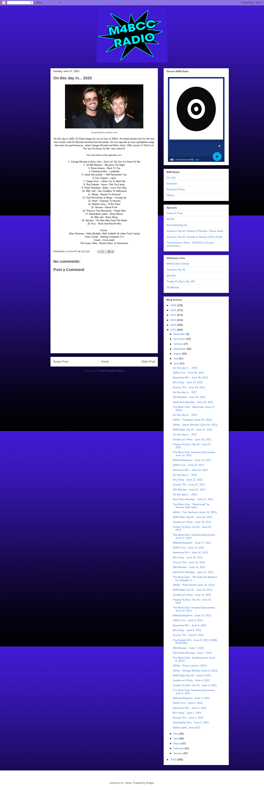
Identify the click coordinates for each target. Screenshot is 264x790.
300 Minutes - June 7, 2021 (188, 648)
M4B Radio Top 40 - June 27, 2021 (192, 429)
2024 (173, 315)
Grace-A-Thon (174, 213)
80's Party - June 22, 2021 (188, 479)
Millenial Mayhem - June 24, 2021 (192, 460)
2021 (173, 329)
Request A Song (175, 189)
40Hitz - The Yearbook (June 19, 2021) (195, 512)
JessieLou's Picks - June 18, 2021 (192, 521)
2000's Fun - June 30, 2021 (188, 372)
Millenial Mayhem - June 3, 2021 (191, 698)
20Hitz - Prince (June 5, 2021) (190, 665)
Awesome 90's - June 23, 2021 (190, 470)
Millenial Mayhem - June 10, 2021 (192, 615)
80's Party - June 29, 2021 (188, 382)
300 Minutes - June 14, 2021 (189, 567)
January (178, 753)
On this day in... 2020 (185, 414)
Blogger (150, 783)
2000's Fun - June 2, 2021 (188, 702)
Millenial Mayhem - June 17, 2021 (192, 542)
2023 (173, 320)
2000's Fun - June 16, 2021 (188, 547)
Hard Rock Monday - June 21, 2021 (193, 499)
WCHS (170, 219)
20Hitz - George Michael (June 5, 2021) (195, 670)
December (179, 334)
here (119, 155)
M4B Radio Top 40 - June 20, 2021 (192, 517)
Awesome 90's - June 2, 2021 (190, 707)
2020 (173, 759)
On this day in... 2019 (185, 474)
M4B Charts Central (177, 263)
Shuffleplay (172, 287)
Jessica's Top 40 (175, 269)
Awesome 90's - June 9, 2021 (190, 625)
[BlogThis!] (102, 251)
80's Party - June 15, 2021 (188, 557)
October (178, 343)
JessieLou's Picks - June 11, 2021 (192, 594)
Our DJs (171, 177)
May (176, 733)
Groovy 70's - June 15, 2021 (189, 562)
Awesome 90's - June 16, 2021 (190, 552)
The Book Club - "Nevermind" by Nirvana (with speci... (191, 506)
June (176, 363)
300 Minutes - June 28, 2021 (189, 397)
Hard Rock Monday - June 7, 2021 (192, 652)
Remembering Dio (176, 225)
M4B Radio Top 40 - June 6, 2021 (192, 675)
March (177, 743)
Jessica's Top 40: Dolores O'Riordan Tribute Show (194, 231)
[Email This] (99, 251)
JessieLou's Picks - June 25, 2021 (192, 439)
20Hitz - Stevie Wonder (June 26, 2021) (195, 424)
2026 (173, 305)
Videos (170, 195)
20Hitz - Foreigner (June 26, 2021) (192, 419)
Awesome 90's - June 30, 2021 (190, 377)
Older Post (148, 361)
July (176, 358)
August (177, 353)
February (179, 748)
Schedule (171, 183)
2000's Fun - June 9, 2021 (188, 620)
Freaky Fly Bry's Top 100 (180, 281)
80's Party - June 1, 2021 (187, 712)
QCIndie (171, 275)
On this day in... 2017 (185, 392)
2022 (173, 324)
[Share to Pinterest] (112, 251)
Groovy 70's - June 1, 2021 (188, 717)
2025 (173, 310)
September (180, 348)
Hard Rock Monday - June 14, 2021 (193, 572)
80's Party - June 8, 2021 (187, 630)
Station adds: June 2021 (186, 727)
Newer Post (60, 361)
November (179, 338)
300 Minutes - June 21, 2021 (189, 489)
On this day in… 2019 (185, 367)
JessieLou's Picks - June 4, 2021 (191, 680)
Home (105, 361)
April (176, 738)
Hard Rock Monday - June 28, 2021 (193, 402)
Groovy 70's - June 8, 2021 (188, 635)
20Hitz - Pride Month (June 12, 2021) (194, 584)
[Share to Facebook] (109, 251)
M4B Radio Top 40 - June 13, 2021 (192, 589)
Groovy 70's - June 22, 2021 (189, 484)
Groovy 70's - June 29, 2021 (189, 387)
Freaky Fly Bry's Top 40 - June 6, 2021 (195, 685)
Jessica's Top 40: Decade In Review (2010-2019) (194, 236)
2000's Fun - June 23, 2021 (188, 465)
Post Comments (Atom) (111, 370)
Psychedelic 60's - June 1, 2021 (191, 722)
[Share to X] (106, 251)
